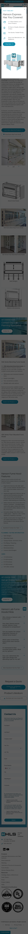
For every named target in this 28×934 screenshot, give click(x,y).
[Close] (25, 9)
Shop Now (8, 44)
